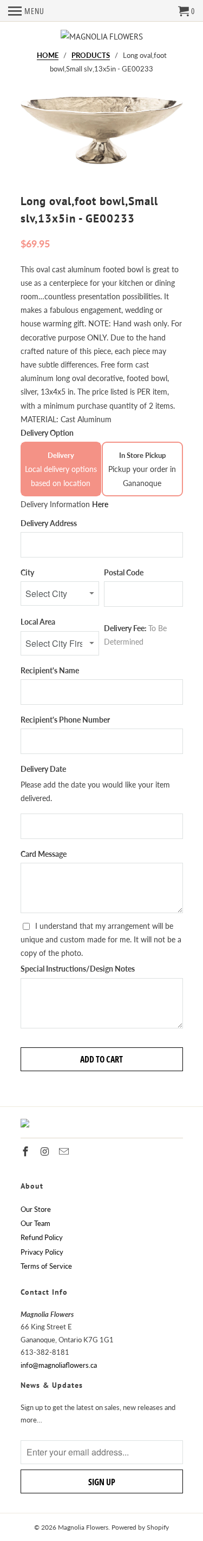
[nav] (26, 11)
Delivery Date (43, 768)
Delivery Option (47, 432)
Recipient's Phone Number (65, 719)
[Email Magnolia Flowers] (65, 1151)
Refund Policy (42, 1237)
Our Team (35, 1223)
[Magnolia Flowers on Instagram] (45, 1151)
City (27, 572)
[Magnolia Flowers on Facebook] (26, 1151)
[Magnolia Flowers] (102, 36)
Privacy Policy (42, 1252)
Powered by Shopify (140, 1527)
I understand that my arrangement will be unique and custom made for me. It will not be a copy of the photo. (101, 939)
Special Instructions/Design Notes (78, 968)
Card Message (44, 853)
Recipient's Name (50, 670)
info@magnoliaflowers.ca (59, 1365)
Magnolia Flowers (83, 1527)
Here (100, 504)
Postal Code (123, 572)
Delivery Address (49, 523)
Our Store (36, 1209)
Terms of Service (46, 1266)
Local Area (38, 621)
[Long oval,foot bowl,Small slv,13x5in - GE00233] (102, 137)
